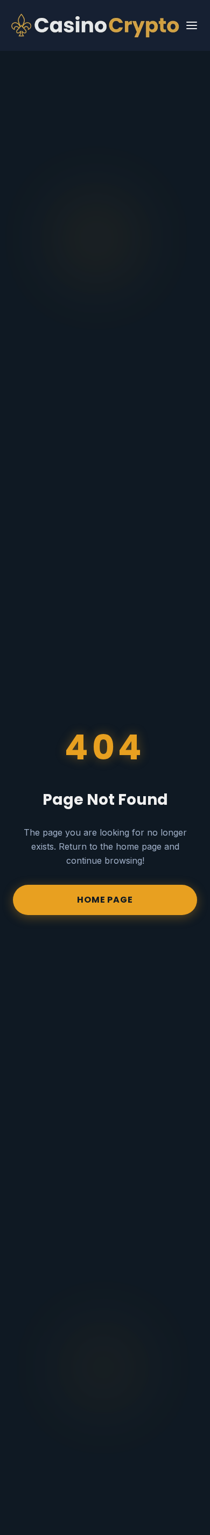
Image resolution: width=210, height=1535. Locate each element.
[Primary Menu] (191, 25)
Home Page (104, 899)
